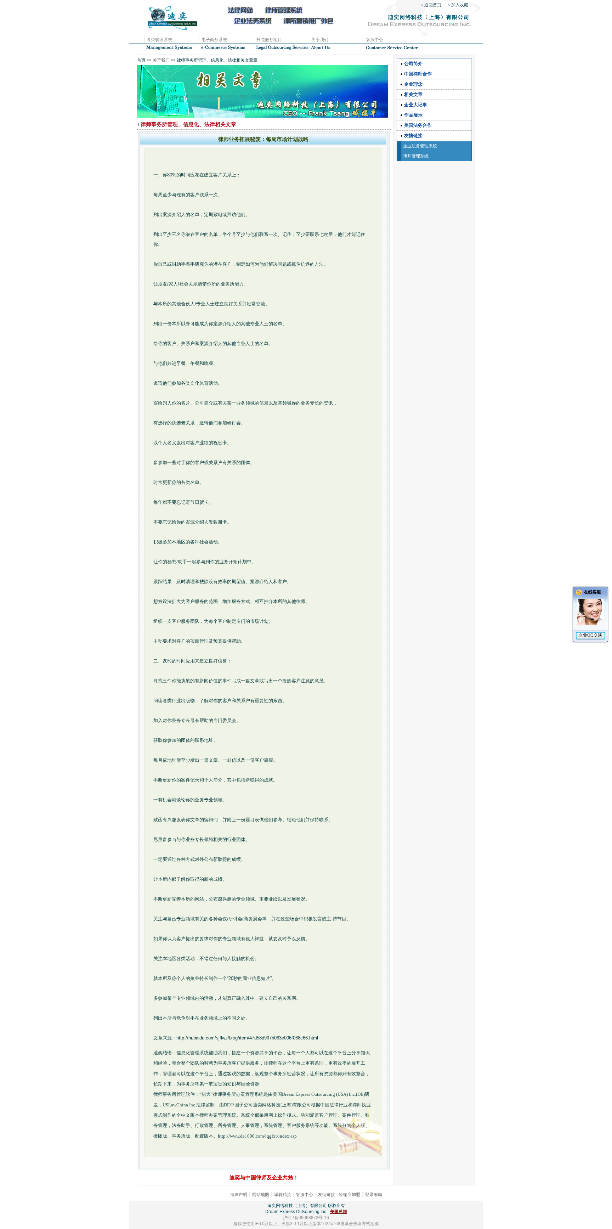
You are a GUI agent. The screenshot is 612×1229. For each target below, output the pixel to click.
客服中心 (374, 39)
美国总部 (338, 1211)
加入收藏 (459, 4)
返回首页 (432, 4)
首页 (141, 60)
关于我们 (319, 39)
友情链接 (413, 135)
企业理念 (413, 84)
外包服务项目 (269, 39)
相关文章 (413, 94)
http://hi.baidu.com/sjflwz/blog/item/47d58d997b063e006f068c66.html (247, 1038)
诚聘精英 (282, 1194)
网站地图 (260, 1194)
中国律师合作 (418, 74)
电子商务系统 (214, 39)
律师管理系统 (416, 155)
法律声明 (238, 1194)
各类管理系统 (159, 39)
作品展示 (413, 115)
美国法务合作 (418, 125)
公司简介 (413, 63)
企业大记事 (415, 104)
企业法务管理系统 (420, 145)
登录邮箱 (373, 1194)
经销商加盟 (349, 1194)
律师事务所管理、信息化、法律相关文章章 (216, 60)
